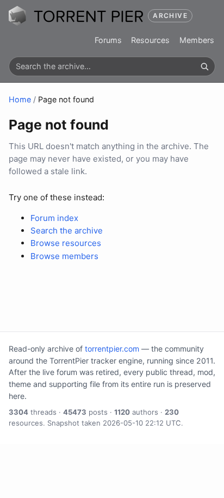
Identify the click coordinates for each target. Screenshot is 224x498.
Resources (150, 40)
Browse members (64, 256)
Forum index (54, 218)
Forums (108, 40)
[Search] (204, 66)
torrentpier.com (112, 348)
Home (20, 99)
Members (196, 40)
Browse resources (65, 243)
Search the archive (66, 230)
